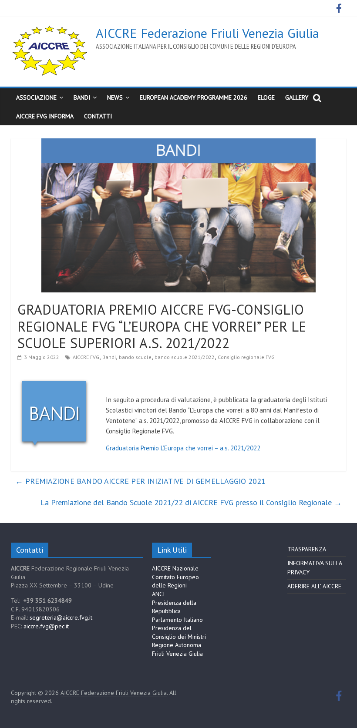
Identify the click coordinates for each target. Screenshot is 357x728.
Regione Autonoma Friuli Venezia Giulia (177, 649)
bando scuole (135, 357)
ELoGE (266, 97)
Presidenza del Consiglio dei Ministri (179, 632)
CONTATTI (98, 116)
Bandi (109, 357)
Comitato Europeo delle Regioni (175, 581)
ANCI (158, 594)
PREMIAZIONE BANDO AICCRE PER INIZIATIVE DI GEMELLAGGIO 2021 (140, 481)
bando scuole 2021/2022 (185, 357)
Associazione (36, 97)
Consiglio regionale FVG (246, 357)
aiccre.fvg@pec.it (46, 626)
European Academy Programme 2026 (193, 97)
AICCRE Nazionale (175, 568)
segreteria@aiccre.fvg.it (61, 617)
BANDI (82, 97)
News (115, 97)
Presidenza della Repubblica (174, 607)
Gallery (296, 97)
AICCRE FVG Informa (45, 116)
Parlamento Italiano (177, 620)
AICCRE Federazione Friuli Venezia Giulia (207, 32)
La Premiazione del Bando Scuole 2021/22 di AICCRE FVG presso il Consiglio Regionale (191, 502)
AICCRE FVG (86, 357)
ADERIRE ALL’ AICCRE (314, 586)
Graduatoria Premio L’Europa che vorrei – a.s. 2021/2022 (183, 448)
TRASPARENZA (306, 549)
